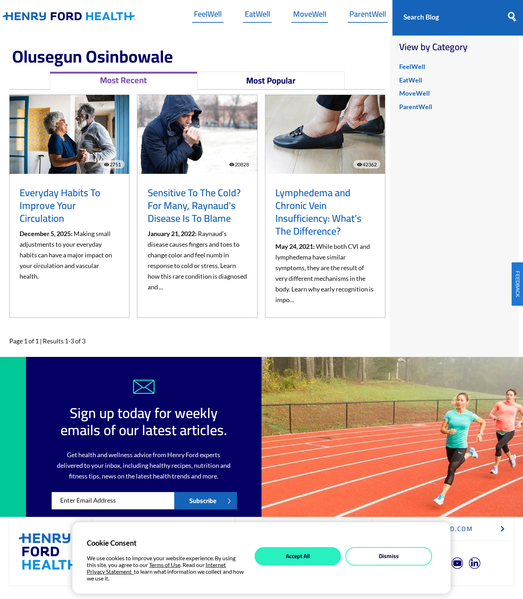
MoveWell (309, 15)
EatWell (257, 15)
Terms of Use (164, 564)
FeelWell (208, 15)
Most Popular (271, 81)
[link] (69, 18)
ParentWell (367, 15)
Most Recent (123, 80)
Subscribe (202, 501)
